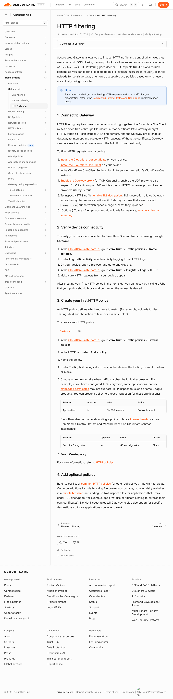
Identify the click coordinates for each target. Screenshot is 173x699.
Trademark (128, 692)
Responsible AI (56, 653)
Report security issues (88, 692)
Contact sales (12, 590)
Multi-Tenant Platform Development (145, 612)
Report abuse (55, 664)
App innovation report (102, 585)
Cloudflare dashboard (84, 249)
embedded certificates (74, 389)
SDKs (77, 4)
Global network (13, 664)
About (7, 636)
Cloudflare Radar (99, 590)
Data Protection (56, 647)
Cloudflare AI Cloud (143, 590)
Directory (59, 4)
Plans (7, 585)
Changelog (89, 4)
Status (93, 601)
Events (93, 612)
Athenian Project (57, 590)
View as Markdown (132, 34)
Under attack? (12, 612)
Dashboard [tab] (66, 331)
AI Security (138, 596)
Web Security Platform (145, 620)
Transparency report (59, 658)
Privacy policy (65, 692)
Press (7, 653)
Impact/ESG (54, 607)
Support (94, 607)
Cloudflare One (73, 15)
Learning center (98, 642)
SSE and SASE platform (146, 585)
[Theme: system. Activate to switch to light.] (150, 4)
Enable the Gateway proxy (77, 180)
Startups (9, 607)
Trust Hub (53, 642)
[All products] (6, 14)
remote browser (73, 493)
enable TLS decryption (107, 195)
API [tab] (79, 331)
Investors (9, 647)
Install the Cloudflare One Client (80, 165)
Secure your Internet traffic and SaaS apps (116, 97)
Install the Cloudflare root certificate (83, 159)
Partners (9, 596)
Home (60, 15)
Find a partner (12, 601)
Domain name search (17, 618)
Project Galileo (56, 585)
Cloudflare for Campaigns (62, 596)
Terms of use (111, 692)
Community (96, 647)
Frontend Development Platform (145, 603)
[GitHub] (143, 5)
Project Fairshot (56, 601)
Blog (92, 618)
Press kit (9, 658)
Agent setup (155, 34)
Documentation (98, 636)
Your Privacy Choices (154, 692)
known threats (139, 419)
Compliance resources (60, 636)
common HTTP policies (96, 483)
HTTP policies (105, 462)
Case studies (97, 596)
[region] (113, 406)
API (69, 4)
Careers (9, 642)
